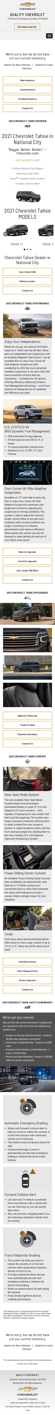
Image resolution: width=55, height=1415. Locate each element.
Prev (5, 234)
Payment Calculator (27, 734)
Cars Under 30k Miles (27, 570)
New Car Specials (27, 552)
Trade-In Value (27, 725)
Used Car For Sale (37, 1403)
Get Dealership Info (27, 27)
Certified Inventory (27, 99)
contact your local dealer (27, 1364)
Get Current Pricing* (27, 160)
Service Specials (27, 980)
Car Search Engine (13, 1406)
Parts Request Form (27, 971)
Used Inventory (27, 90)
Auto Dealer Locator (32, 1406)
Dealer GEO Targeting (27, 1399)
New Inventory (27, 80)
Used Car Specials (27, 561)
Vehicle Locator (27, 281)
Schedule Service (27, 962)
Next (49, 234)
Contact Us (27, 108)
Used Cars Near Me (18, 1403)
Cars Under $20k (27, 272)
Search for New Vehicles (17, 65)
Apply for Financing (27, 716)
